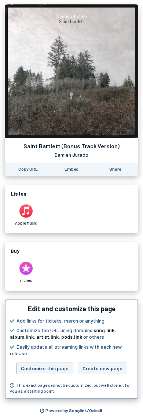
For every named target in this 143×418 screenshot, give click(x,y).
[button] (71, 349)
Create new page (102, 368)
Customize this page (45, 368)
